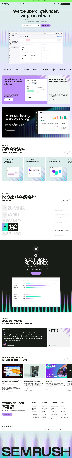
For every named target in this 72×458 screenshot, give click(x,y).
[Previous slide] (64, 152)
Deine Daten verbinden (55, 99)
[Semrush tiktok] (6, 427)
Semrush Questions (54, 406)
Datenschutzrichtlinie (36, 429)
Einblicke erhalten (45, 25)
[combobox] (29, 25)
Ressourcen (36, 3)
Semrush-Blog (63, 414)
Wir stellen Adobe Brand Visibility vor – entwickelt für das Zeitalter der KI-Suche (12, 381)
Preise (24, 3)
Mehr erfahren (65, 200)
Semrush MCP (44, 405)
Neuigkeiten (53, 408)
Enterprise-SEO (44, 406)
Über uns (52, 405)
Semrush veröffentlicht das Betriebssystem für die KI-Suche (32, 380)
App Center (44, 414)
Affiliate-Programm (35, 417)
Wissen (62, 405)
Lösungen (29, 3)
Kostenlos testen (8, 99)
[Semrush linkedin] (2, 427)
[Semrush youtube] (8, 427)
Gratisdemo (34, 411)
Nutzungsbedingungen (47, 429)
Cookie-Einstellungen (58, 429)
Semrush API (63, 408)
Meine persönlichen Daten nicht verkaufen (55, 416)
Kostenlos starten (65, 3)
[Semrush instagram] (4, 427)
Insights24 (43, 411)
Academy (62, 406)
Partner (52, 411)
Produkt (19, 3)
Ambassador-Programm (65, 417)
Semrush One (34, 405)
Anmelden (58, 3)
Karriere (52, 409)
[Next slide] (68, 152)
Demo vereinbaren (10, 129)
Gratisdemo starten (7, 414)
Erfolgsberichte (35, 414)
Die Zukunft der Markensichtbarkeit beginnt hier (55, 380)
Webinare (62, 415)
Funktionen (34, 406)
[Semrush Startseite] (5, 4)
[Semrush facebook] (10, 427)
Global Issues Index (54, 414)
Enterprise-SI (44, 409)
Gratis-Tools (44, 417)
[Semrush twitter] (12, 427)
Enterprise (43, 3)
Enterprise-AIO (44, 408)
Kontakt (52, 418)
